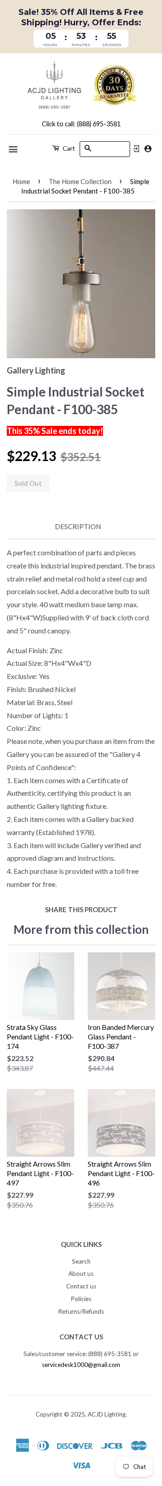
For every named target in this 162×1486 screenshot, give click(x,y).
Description (78, 526)
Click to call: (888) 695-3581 (81, 124)
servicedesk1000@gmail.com (81, 1364)
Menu (14, 149)
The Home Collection (80, 181)
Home (21, 181)
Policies (81, 1298)
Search (81, 1261)
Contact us (81, 1286)
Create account (148, 148)
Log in (136, 149)
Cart (68, 148)
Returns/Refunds (81, 1311)
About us (81, 1273)
